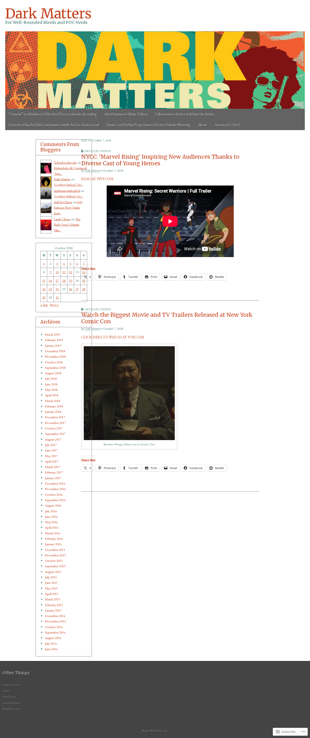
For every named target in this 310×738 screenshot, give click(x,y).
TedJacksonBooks (65, 162)
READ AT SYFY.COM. (97, 178)
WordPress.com (11, 709)
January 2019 (53, 345)
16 (50, 280)
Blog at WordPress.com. (155, 731)
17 (57, 280)
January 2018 (53, 411)
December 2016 (55, 483)
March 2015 (52, 599)
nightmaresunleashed (67, 190)
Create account (11, 685)
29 (43, 297)
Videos (105, 151)
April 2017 (51, 461)
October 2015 (54, 560)
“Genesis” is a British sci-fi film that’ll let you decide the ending (53, 114)
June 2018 (51, 384)
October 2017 (54, 428)
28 (83, 289)
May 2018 (51, 389)
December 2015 (55, 549)
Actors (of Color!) (228, 124)
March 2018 (52, 401)
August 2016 (53, 505)
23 (50, 289)
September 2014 (55, 632)
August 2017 (53, 439)
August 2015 (53, 572)
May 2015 (51, 588)
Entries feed (8, 697)
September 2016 (55, 500)
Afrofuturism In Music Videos (126, 114)
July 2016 (51, 511)
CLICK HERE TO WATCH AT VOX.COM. (113, 337)
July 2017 (51, 445)
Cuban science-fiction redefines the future (184, 114)
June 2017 (51, 450)
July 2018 (51, 378)
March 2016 (52, 533)
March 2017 (52, 467)
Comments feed (11, 703)
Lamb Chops (62, 219)
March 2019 (52, 334)
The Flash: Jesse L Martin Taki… (67, 224)
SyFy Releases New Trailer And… (68, 207)
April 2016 (51, 527)
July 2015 (51, 577)
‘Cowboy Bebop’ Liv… (68, 184)
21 (83, 280)
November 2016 (55, 489)
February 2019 (54, 340)
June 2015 (51, 582)
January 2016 (53, 544)
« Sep (44, 304)
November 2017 (55, 423)
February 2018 (54, 406)
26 (70, 289)
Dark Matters (48, 13)
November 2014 (55, 621)
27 (77, 289)
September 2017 (55, 433)
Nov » (54, 304)
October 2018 (54, 362)
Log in (6, 691)
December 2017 (55, 417)
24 (57, 289)
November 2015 (55, 555)
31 (57, 297)
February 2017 (54, 472)
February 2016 (54, 538)
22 (43, 289)
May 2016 (51, 522)
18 (64, 280)
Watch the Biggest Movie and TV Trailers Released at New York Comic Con (167, 318)
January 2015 (53, 610)
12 (70, 272)
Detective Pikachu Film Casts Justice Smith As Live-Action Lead (54, 124)
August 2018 (53, 373)
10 (57, 272)
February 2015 (54, 605)
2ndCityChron (63, 202)
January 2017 (53, 478)
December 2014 (55, 616)
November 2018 (55, 356)
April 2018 (51, 395)
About (202, 124)
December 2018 (55, 351)
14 (83, 272)
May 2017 (51, 456)
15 (43, 280)
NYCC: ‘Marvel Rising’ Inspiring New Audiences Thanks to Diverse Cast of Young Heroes (160, 160)
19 (70, 280)
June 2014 (51, 649)
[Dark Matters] (155, 70)
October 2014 (54, 627)
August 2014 (53, 638)
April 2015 (51, 594)
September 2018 (55, 367)
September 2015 (55, 566)
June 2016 (51, 516)
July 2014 (51, 643)
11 (64, 272)
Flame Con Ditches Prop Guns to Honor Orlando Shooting (148, 124)
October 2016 (54, 494)
